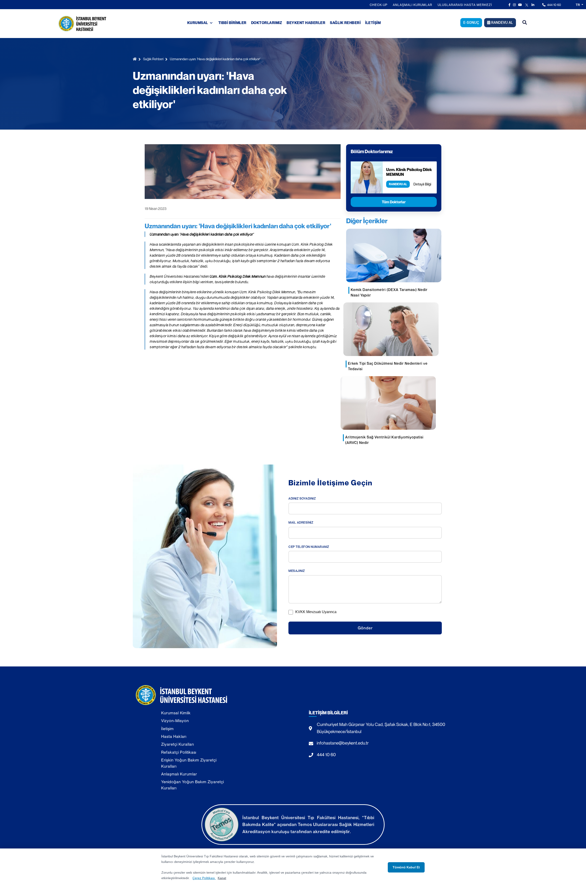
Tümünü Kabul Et (406, 867)
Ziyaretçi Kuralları (177, 744)
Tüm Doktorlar (394, 202)
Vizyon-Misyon (175, 720)
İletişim (373, 22)
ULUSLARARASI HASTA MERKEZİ (465, 5)
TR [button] (578, 5)
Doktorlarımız (266, 22)
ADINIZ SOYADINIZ (302, 498)
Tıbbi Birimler (232, 22)
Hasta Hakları (173, 736)
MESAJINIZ (296, 571)
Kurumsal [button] (198, 22)
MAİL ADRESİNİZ (300, 522)
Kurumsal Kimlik (176, 712)
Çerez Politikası (204, 878)
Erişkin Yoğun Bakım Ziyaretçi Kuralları (189, 763)
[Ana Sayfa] (135, 59)
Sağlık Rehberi (345, 22)
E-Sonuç (471, 22)
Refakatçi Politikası (178, 752)
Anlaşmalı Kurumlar (412, 5)
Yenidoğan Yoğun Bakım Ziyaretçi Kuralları (192, 784)
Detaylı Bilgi (422, 184)
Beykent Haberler (306, 22)
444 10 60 (553, 5)
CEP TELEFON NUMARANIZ (308, 547)
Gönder (365, 627)
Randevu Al (501, 22)
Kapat (222, 878)
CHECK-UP (378, 5)
